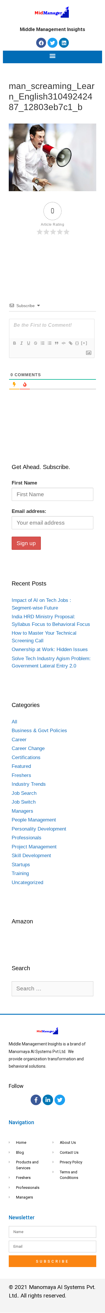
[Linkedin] (64, 43)
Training (20, 873)
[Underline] (28, 343)
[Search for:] (52, 989)
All (14, 722)
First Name (24, 483)
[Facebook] (41, 43)
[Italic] (21, 343)
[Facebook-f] (36, 1100)
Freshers (21, 775)
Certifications (26, 757)
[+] (84, 343)
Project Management (34, 847)
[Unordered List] (49, 343)
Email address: (29, 511)
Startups (21, 864)
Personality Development (39, 829)
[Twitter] (52, 43)
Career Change (28, 748)
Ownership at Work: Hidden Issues (50, 649)
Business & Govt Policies (39, 730)
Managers (22, 811)
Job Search (24, 793)
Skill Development (31, 855)
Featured (21, 766)
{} (77, 343)
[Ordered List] (42, 343)
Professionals (26, 837)
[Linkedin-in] (48, 1100)
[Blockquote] (56, 343)
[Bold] (14, 343)
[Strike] (35, 343)
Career (19, 739)
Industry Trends (29, 784)
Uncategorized (27, 882)
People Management (34, 820)
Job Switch (24, 802)
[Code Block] (63, 343)
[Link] (70, 343)
